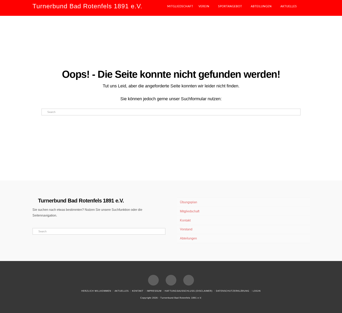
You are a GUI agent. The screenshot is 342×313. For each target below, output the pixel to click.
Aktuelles (122, 291)
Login (257, 291)
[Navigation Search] (306, 8)
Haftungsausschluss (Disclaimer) (189, 291)
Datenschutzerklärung (232, 291)
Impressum (154, 291)
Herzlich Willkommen (96, 291)
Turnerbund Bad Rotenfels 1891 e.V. (87, 6)
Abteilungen (188, 238)
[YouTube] (171, 280)
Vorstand (186, 229)
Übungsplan (188, 202)
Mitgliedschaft (189, 211)
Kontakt (185, 220)
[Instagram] (188, 280)
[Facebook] (153, 280)
